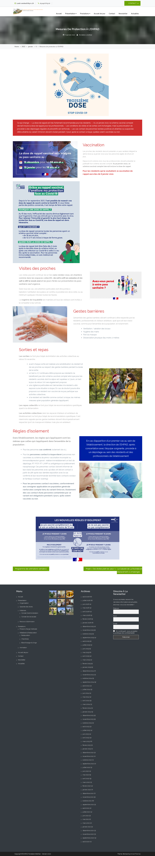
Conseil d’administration (29, 613)
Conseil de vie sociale (28, 617)
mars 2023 (86, 741)
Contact (112, 14)
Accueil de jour (99, 14)
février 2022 (87, 786)
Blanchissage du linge (29, 643)
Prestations (84, 14)
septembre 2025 (88, 637)
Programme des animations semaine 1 (31, 569)
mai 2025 (86, 652)
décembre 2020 (88, 830)
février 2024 (87, 708)
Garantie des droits (26, 607)
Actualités (135, 14)
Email (115, 623)
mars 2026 (86, 615)
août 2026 (86, 597)
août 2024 (86, 686)
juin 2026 (86, 604)
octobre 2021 (87, 801)
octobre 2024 (87, 678)
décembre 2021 (88, 793)
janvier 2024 (87, 712)
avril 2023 (86, 738)
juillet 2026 (86, 600)
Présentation (70, 14)
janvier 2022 (87, 790)
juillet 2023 (86, 730)
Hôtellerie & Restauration (28, 633)
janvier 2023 (87, 749)
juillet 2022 (86, 767)
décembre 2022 (88, 752)
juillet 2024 (86, 689)
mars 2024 (86, 704)
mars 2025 (86, 660)
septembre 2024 (88, 682)
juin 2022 (86, 771)
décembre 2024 (88, 671)
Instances (23, 610)
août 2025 (86, 641)
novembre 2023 (88, 719)
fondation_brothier (85, 35)
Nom (115, 616)
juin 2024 (86, 693)
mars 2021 (86, 823)
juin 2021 (86, 816)
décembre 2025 (88, 626)
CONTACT (132, 3)
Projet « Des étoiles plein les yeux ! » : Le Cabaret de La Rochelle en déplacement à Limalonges (114, 570)
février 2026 (87, 619)
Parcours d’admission (27, 621)
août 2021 (86, 808)
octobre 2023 (87, 723)
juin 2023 (86, 734)
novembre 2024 (88, 675)
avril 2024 (86, 700)
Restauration (25, 635)
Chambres (25, 639)
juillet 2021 (86, 812)
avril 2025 (86, 656)
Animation (23, 647)
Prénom (116, 608)
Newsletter (123, 14)
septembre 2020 (88, 838)
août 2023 (86, 726)
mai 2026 (86, 608)
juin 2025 (86, 649)
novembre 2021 (88, 797)
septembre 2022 (88, 764)
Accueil (59, 14)
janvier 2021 (87, 827)
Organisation (24, 603)
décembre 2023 (88, 715)
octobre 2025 (87, 634)
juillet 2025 (86, 645)
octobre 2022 (87, 760)
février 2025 (87, 663)
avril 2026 (86, 611)
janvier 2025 (87, 667)
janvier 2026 (87, 623)
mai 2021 (86, 819)
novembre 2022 (88, 756)
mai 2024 (86, 697)
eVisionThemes (135, 854)
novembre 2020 (88, 834)
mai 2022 (86, 775)
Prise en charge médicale (28, 629)
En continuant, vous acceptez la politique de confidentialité (125, 632)
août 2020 (86, 841)
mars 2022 (86, 782)
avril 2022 (86, 778)
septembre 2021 (88, 804)
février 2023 (87, 745)
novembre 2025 (88, 630)
